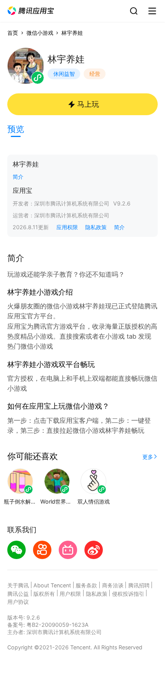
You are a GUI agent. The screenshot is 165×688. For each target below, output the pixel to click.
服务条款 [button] (86, 585)
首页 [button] (12, 32)
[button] (30, 11)
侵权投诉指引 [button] (128, 593)
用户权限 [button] (70, 593)
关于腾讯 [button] (18, 585)
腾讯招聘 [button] (139, 585)
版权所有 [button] (44, 593)
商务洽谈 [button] (113, 585)
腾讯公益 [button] (18, 593)
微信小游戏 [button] (39, 32)
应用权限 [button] (67, 227)
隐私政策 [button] (96, 227)
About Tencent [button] (52, 585)
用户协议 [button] (18, 601)
